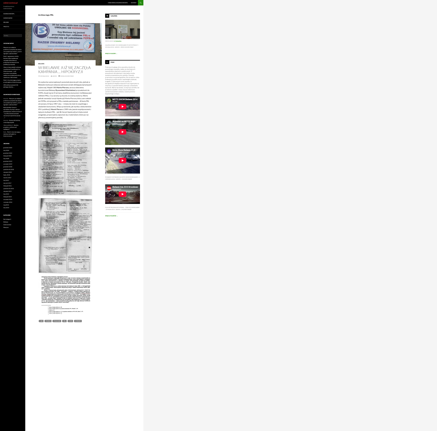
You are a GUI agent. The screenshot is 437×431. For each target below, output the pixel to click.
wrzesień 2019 (7, 164)
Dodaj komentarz (67, 76)
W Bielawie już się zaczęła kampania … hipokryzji (64, 69)
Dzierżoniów (7, 18)
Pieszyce (6, 26)
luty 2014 (6, 207)
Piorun (48, 321)
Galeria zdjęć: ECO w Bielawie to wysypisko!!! (121, 45)
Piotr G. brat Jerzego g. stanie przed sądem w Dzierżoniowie (12, 134)
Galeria (114, 16)
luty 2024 (6, 150)
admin (54, 76)
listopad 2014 (7, 197)
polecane (57, 321)
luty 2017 (6, 180)
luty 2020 (6, 158)
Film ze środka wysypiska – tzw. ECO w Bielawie (122, 207)
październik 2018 (8, 169)
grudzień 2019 (7, 161)
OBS (41, 321)
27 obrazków (117, 41)
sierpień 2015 (7, 191)
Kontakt (133, 2)
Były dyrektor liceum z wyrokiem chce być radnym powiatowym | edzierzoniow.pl (12, 109)
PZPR (70, 321)
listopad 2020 (7, 156)
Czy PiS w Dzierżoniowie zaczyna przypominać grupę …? (11, 115)
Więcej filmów (111, 216)
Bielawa (41, 64)
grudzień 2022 (7, 153)
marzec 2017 (7, 177)
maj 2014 (6, 205)
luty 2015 (6, 194)
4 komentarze (127, 179)
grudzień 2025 (7, 147)
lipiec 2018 (6, 175)
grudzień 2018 (7, 167)
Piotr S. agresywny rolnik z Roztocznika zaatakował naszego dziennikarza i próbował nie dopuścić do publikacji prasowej (11, 60)
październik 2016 (8, 188)
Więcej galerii (111, 53)
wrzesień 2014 (7, 199)
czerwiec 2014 (7, 202)
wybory (78, 321)
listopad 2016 (7, 186)
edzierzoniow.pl (10, 2)
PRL (65, 321)
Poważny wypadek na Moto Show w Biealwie (121, 177)
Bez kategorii (7, 219)
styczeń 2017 (7, 183)
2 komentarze (126, 209)
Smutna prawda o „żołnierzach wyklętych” (10, 127)
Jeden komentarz (127, 47)
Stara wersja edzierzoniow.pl (118, 2)
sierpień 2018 (7, 172)
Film (112, 62)
